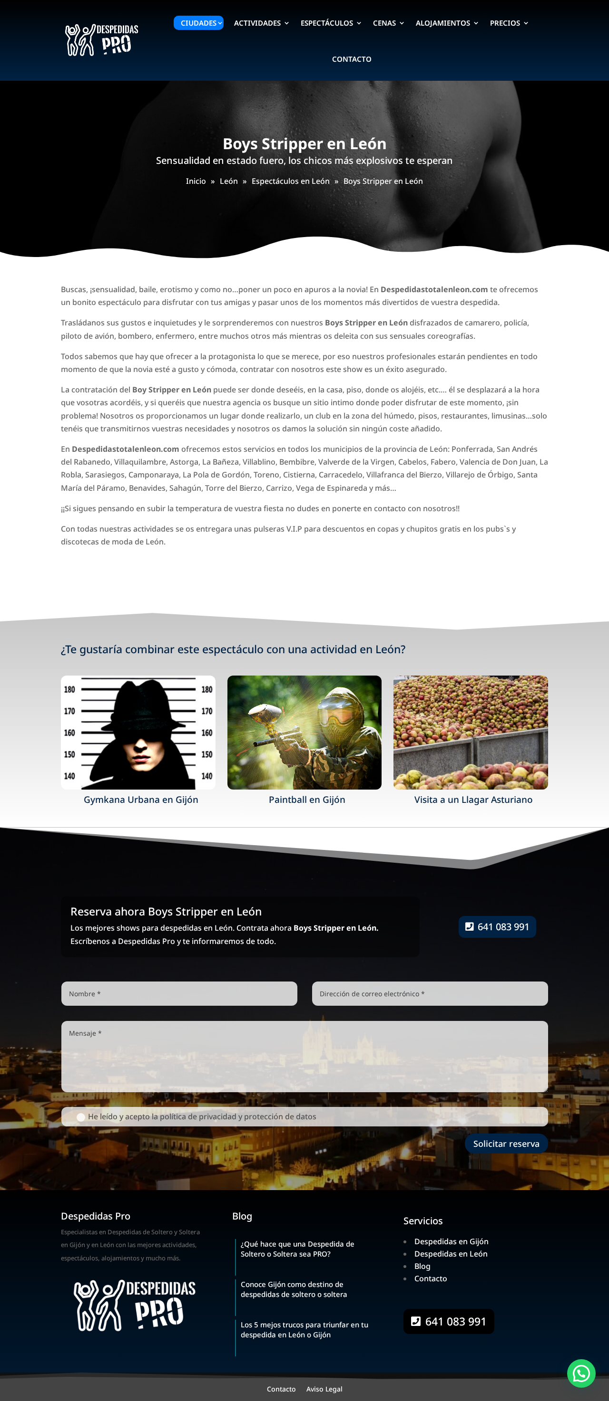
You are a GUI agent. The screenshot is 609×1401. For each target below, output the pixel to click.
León (229, 181)
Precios (505, 23)
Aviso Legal (324, 1389)
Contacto (352, 59)
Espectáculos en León (291, 181)
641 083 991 (504, 926)
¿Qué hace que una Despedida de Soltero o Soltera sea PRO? (297, 1248)
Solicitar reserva (506, 1143)
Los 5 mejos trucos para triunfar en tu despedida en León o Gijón (304, 1329)
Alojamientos (443, 23)
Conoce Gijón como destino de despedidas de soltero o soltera (294, 1289)
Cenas (384, 23)
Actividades (257, 23)
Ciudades (198, 23)
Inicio (196, 181)
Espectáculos (327, 23)
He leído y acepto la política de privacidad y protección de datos (202, 1116)
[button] (581, 1373)
